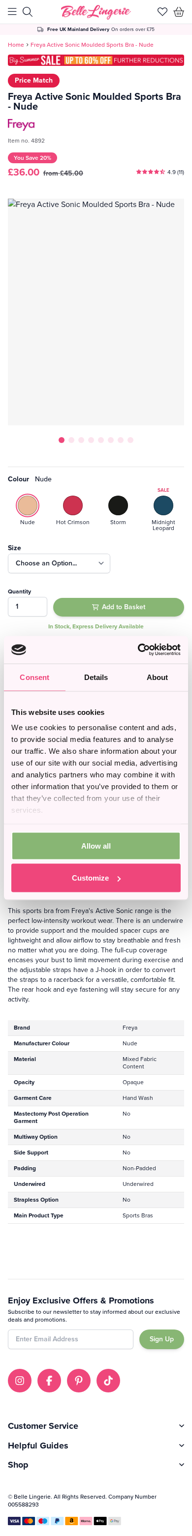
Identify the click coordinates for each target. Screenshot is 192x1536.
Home (16, 45)
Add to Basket (123, 607)
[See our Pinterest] (79, 1380)
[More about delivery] (96, 29)
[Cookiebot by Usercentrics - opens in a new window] (138, 650)
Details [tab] (96, 677)
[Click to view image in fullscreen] (96, 312)
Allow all (96, 845)
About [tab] (157, 677)
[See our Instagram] (20, 1380)
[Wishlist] (162, 12)
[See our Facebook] (49, 1380)
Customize (90, 878)
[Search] (27, 12)
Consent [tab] (34, 677)
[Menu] (12, 12)
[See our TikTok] (108, 1380)
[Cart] (179, 12)
